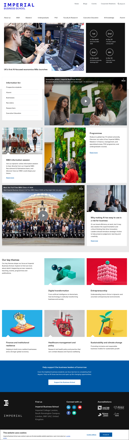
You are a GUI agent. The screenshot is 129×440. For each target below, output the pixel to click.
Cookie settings (91, 435)
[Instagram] (74, 407)
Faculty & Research (70, 18)
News (77, 4)
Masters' (29, 18)
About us (7, 18)
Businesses (10, 98)
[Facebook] (69, 413)
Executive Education (90, 18)
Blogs (85, 4)
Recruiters (10, 103)
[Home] (33, 6)
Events (94, 4)
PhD (56, 18)
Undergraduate (43, 18)
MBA (18, 18)
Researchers (10, 108)
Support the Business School (64, 382)
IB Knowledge (109, 18)
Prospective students (13, 87)
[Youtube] (80, 407)
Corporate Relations (108, 4)
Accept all (106, 435)
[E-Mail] (74, 413)
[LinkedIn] (69, 407)
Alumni (122, 18)
